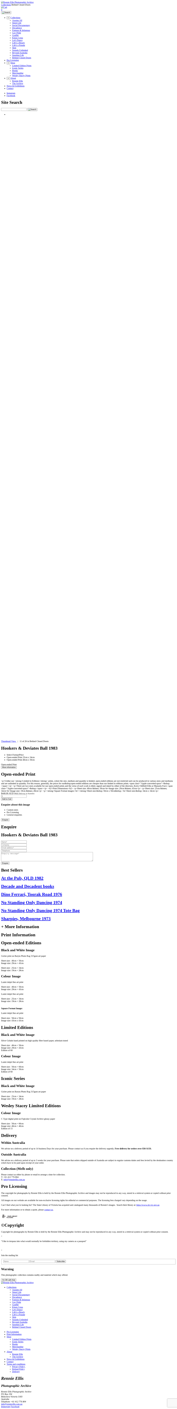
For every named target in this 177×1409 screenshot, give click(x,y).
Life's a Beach (18, 43)
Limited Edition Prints (21, 65)
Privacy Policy (18, 1366)
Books (15, 70)
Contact (10, 88)
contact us (48, 1210)
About (13, 78)
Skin (14, 48)
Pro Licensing (13, 60)
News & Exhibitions (15, 86)
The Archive (17, 83)
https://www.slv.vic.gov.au (147, 1205)
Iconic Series (17, 68)
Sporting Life (18, 55)
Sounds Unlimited (20, 50)
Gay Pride (16, 33)
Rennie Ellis (17, 81)
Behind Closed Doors (21, 58)
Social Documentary (21, 25)
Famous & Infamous (21, 30)
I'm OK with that (8, 1280)
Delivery (16, 1371)
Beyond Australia (19, 53)
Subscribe (61, 1261)
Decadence (17, 28)
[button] (88, 428)
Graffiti (15, 35)
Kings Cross (17, 38)
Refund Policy (18, 1369)
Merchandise (17, 73)
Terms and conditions (16, 1364)
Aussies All (17, 20)
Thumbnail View (8, 741)
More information (9, 767)
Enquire (5, 820)
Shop (13, 63)
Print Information (14, 1334)
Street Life (16, 23)
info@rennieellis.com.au (14, 1179)
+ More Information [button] (20, 926)
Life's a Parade (18, 45)
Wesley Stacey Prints (21, 75)
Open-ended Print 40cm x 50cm (21, 760)
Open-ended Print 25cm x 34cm (21, 757)
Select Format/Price (15, 755)
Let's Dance (17, 40)
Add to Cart (6, 799)
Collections (6, 5)
